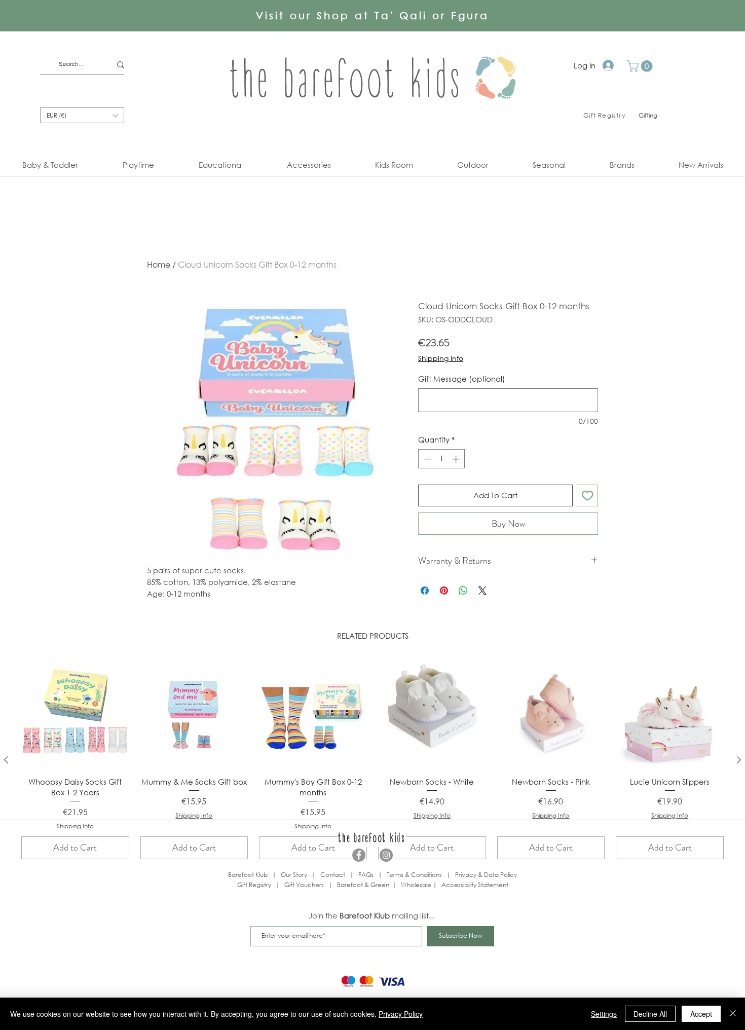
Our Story (294, 874)
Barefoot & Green (363, 884)
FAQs (366, 874)
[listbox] (82, 115)
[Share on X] (482, 590)
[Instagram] (386, 855)
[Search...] (120, 65)
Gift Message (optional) (461, 379)
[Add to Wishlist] (588, 495)
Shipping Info (440, 358)
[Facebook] (358, 855)
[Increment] (457, 459)
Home (158, 264)
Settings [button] (604, 1014)
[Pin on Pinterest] (444, 590)
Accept (701, 1014)
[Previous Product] (6, 760)
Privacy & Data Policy (486, 874)
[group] (372, 759)
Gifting (648, 115)
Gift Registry (254, 884)
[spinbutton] (441, 459)
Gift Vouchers (304, 884)
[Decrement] (426, 459)
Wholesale (417, 884)
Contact (332, 874)
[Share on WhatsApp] (463, 590)
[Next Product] (739, 760)
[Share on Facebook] (425, 590)
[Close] (733, 1014)
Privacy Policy (401, 1014)
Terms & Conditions (414, 874)
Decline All (650, 1014)
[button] (641, 66)
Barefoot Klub (248, 874)
